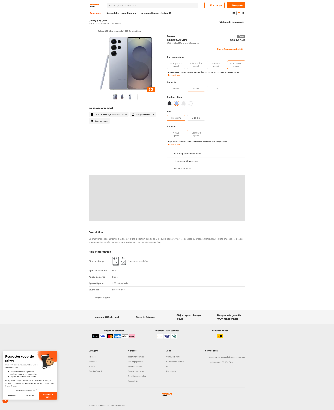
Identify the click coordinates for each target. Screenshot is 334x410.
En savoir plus (174, 75)
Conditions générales (137, 376)
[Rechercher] (194, 5)
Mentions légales (135, 366)
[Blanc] (190, 103)
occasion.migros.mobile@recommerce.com (227, 357)
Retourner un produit (175, 361)
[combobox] (149, 5)
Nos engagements (135, 361)
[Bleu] (176, 103)
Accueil (90, 31)
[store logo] (95, 5)
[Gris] (183, 103)
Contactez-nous (173, 356)
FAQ (168, 366)
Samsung (93, 361)
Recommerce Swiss (136, 356)
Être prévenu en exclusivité (230, 49)
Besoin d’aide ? (95, 371)
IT (243, 13)
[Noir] (169, 103)
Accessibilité (133, 381)
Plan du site (171, 371)
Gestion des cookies (136, 371)
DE (233, 13)
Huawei (92, 366)
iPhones (92, 356)
